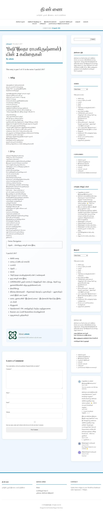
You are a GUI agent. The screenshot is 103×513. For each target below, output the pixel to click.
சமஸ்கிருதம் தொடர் (42, 491)
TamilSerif (95, 338)
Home (38, 487)
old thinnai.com (77, 67)
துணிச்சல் (85, 219)
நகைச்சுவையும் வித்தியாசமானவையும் (59, 23)
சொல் (17, 245)
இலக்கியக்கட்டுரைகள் (50, 21)
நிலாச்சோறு (14, 288)
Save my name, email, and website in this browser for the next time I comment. (25, 425)
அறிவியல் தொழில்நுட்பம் (34, 21)
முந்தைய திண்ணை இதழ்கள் (45, 493)
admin (11, 59)
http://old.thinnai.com (79, 335)
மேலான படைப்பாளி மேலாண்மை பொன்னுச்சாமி (27, 312)
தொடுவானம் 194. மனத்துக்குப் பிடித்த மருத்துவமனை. (30, 309)
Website (8, 412)
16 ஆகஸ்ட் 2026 (56, 28)
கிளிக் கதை (14, 258)
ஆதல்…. (11, 245)
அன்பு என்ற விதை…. (92, 225)
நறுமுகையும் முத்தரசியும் (19, 315)
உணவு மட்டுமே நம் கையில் (20, 262)
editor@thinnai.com (89, 60)
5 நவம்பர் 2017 (39, 69)
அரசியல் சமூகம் (20, 21)
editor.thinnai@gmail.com (91, 61)
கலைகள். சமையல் (82, 169)
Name (8, 392)
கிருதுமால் (14, 305)
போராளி (89, 221)
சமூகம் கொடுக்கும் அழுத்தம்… (85, 205)
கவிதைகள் (43, 23)
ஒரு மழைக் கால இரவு (27, 245)
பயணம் (13, 265)
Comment (9, 369)
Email (8, 402)
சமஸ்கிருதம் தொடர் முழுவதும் (81, 341)
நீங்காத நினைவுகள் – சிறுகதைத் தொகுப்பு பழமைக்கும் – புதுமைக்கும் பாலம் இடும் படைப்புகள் (87, 123)
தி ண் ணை (51, 9)
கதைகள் (77, 21)
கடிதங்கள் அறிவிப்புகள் (66, 21)
